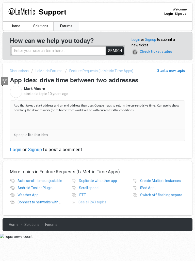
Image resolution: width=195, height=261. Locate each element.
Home (15, 26)
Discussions (19, 71)
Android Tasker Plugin (35, 188)
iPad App (147, 188)
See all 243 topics (92, 202)
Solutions (40, 26)
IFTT (82, 195)
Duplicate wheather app (98, 181)
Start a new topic (171, 71)
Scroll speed (89, 188)
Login (136, 39)
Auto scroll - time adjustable (40, 181)
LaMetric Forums (49, 71)
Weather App (28, 195)
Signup (150, 39)
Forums (66, 26)
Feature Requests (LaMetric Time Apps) (101, 71)
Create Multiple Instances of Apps (167, 181)
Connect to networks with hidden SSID (48, 202)
